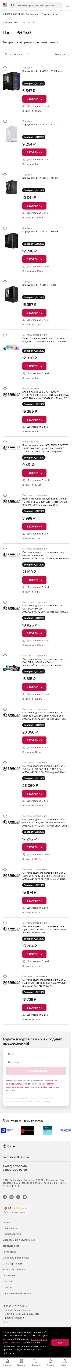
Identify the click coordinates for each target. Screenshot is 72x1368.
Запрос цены (32, 14)
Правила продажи (13, 1317)
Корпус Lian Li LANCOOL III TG (39, 284)
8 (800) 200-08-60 (14, 14)
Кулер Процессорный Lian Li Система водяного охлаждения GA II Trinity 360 (44, 340)
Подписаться (36, 1071)
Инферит (45, 14)
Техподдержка (11, 1245)
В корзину (34, 98)
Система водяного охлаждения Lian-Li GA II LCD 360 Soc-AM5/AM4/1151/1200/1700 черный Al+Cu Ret (44, 608)
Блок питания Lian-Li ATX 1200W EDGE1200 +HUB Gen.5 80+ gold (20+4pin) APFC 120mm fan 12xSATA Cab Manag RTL (45, 394)
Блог (54, 14)
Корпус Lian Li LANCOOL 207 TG (40, 124)
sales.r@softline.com (16, 1156)
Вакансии (8, 1281)
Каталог (7, 1222)
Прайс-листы (10, 1228)
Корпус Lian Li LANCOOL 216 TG (40, 177)
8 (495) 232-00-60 (15, 1166)
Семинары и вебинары (16, 1257)
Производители (12, 1233)
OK (60, 1342)
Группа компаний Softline (17, 1293)
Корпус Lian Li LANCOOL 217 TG (40, 231)
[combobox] (17, 54)
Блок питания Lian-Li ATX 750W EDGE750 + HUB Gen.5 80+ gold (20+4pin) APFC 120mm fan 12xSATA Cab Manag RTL (45, 448)
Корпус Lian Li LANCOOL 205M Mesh (42, 71)
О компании (9, 1275)
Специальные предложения (19, 1239)
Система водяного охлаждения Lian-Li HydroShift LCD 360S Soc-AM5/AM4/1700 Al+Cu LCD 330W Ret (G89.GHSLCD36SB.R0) (44, 929)
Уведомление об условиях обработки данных (28, 1101)
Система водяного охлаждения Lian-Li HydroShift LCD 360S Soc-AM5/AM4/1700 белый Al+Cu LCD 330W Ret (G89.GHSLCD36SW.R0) (44, 983)
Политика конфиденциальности (21, 1313)
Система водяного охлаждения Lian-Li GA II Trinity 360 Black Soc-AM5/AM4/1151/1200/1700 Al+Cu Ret (44, 662)
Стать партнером (12, 1263)
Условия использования (17, 1310)
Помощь (7, 1287)
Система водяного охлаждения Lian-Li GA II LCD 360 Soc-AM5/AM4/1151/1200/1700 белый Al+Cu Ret (45, 555)
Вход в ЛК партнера (14, 1269)
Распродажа (9, 1251)
